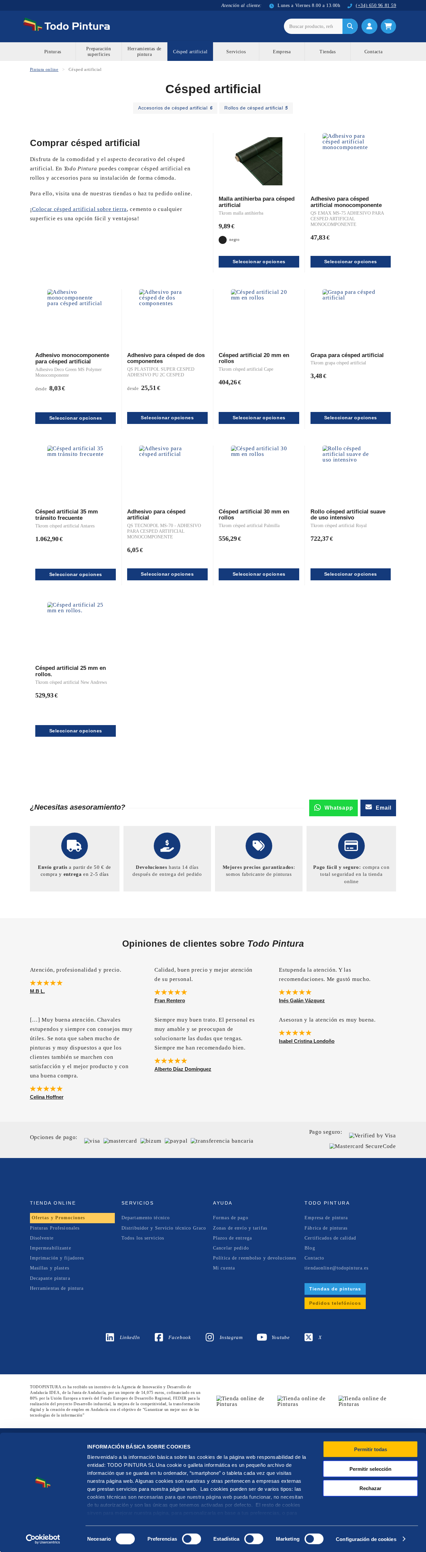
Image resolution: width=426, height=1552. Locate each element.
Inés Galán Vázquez (302, 1000)
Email (384, 808)
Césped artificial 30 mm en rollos (254, 514)
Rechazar (370, 1488)
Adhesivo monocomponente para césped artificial (72, 358)
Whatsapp (338, 808)
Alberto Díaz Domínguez (182, 1069)
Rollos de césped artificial (256, 107)
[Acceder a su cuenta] (369, 26)
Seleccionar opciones (259, 261)
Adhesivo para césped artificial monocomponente (346, 202)
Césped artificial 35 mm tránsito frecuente (66, 514)
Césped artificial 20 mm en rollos (254, 358)
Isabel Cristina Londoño (306, 1041)
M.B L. (37, 991)
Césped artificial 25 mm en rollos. (70, 671)
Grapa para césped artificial (347, 355)
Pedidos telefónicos (335, 1303)
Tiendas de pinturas (335, 1288)
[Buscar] (350, 26)
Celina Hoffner (47, 1097)
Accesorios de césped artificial (175, 107)
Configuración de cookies (366, 1539)
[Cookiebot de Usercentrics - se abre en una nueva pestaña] (43, 1539)
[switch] (190, 1538)
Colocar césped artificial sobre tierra (79, 209)
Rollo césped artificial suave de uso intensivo (348, 514)
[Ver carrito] (388, 26)
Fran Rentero (169, 1000)
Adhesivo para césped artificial (156, 514)
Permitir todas (370, 1449)
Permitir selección (370, 1468)
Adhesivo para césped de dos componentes (166, 358)
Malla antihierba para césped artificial (257, 202)
